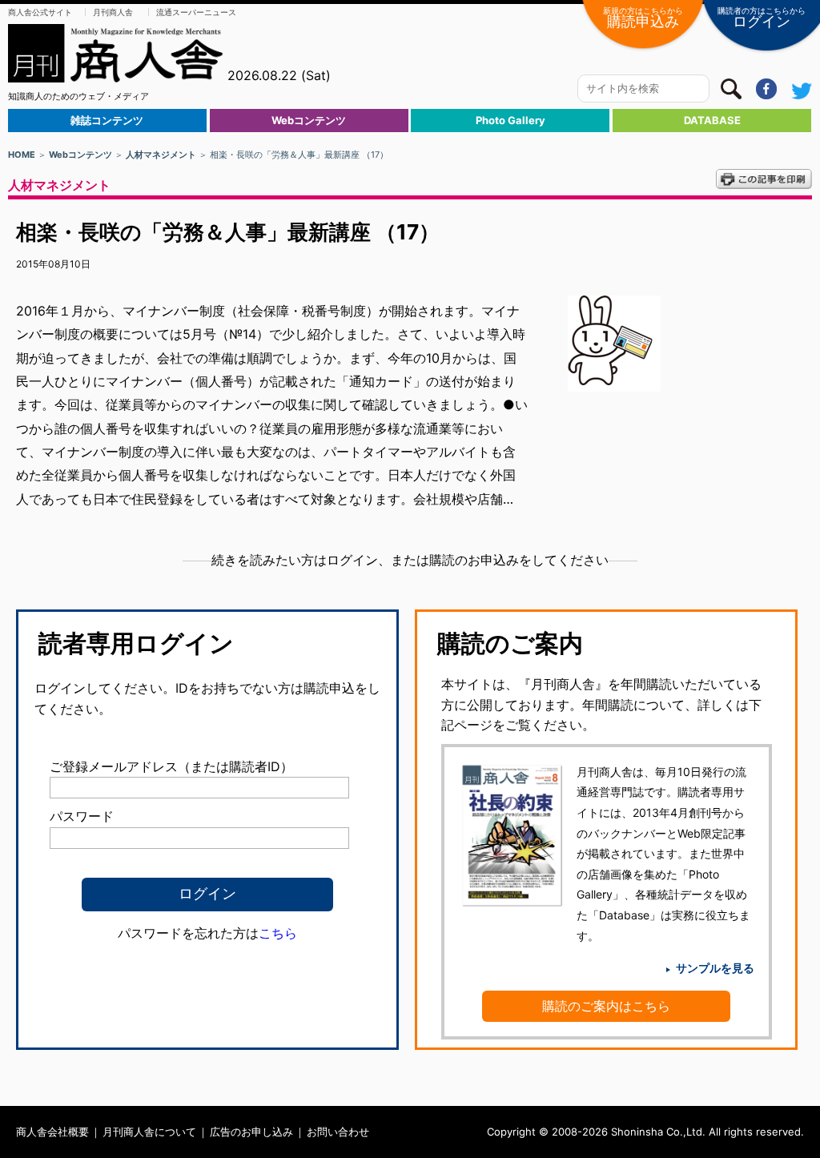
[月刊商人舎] (116, 53)
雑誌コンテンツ (106, 120)
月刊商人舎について (149, 1131)
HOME (21, 154)
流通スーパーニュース (196, 12)
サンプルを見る (715, 968)
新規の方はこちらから (643, 18)
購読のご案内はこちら (606, 1006)
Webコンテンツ (308, 120)
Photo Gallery (510, 120)
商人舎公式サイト (40, 12)
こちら (278, 933)
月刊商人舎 (113, 12)
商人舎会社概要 (52, 1131)
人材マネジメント (161, 154)
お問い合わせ (338, 1131)
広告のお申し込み (251, 1131)
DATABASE (712, 120)
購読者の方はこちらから (762, 18)
